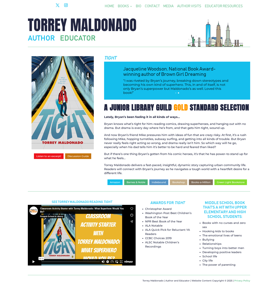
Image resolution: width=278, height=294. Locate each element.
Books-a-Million (200, 182)
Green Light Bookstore (231, 182)
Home (109, 6)
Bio (138, 6)
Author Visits (189, 6)
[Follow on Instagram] (66, 5)
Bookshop (178, 182)
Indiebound (159, 182)
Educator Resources (224, 6)
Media (168, 6)
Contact (152, 6)
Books (123, 6)
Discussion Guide (78, 156)
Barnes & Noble (136, 182)
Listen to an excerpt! (48, 156)
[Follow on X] (57, 5)
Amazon (115, 182)
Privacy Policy (242, 280)
